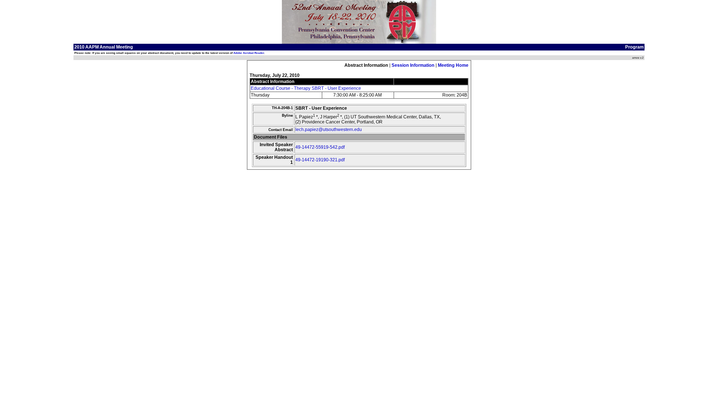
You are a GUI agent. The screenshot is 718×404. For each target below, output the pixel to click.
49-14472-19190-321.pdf (320, 159)
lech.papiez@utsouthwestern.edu (328, 129)
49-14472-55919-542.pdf (320, 147)
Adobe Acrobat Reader (248, 52)
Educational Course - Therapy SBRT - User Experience (306, 88)
